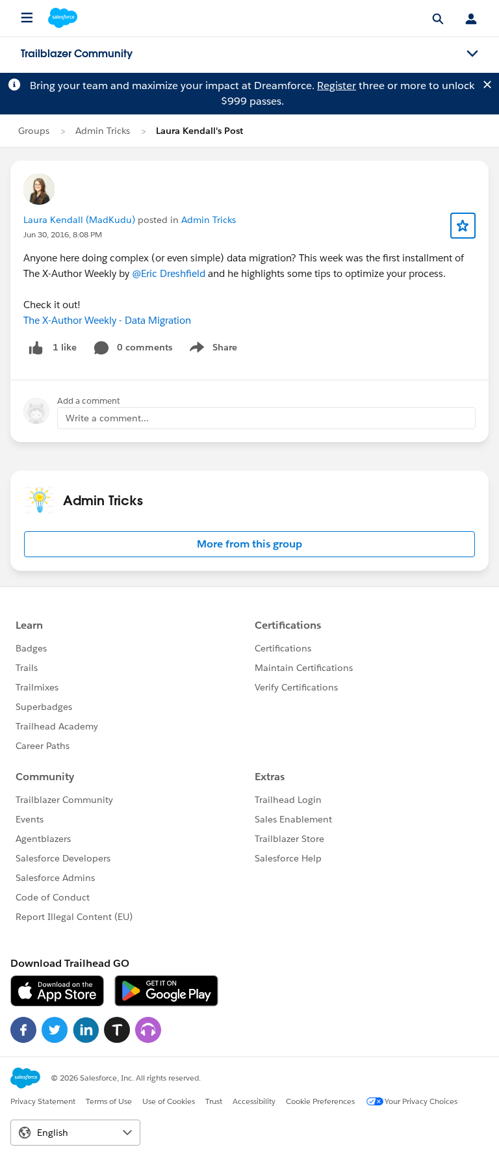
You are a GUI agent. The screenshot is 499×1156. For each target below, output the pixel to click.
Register (336, 85)
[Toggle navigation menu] (472, 54)
